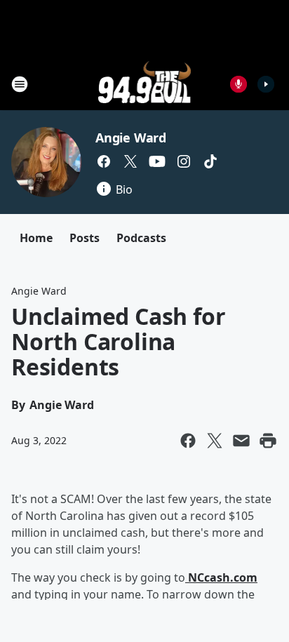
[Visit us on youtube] (157, 161)
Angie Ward (130, 137)
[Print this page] (268, 440)
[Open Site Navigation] (19, 84)
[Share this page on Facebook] (188, 440)
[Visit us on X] (130, 161)
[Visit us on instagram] (183, 161)
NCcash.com (221, 577)
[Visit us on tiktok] (210, 161)
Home (36, 238)
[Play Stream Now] (265, 84)
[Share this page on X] (214, 440)
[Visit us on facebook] (103, 161)
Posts (84, 238)
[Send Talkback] (238, 84)
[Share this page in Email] (241, 440)
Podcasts (141, 238)
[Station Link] (144, 84)
